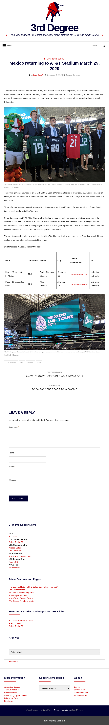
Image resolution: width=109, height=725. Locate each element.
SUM (39, 362)
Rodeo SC (13, 562)
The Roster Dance (17, 590)
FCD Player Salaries (18, 595)
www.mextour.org (79, 274)
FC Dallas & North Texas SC (21, 620)
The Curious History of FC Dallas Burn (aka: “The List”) (33, 587)
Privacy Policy (10, 692)
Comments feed (81, 692)
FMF (21, 362)
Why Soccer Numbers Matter (22, 601)
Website (12, 480)
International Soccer (54, 59)
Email (12, 466)
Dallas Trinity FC (16, 542)
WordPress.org (81, 695)
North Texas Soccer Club (20, 556)
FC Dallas (13, 536)
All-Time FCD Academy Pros (21, 592)
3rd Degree (54, 27)
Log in (77, 687)
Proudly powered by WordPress (39, 710)
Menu (8, 45)
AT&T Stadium (11, 362)
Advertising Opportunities (15, 695)
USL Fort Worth (16, 550)
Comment (14, 427)
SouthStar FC (15, 567)
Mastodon (13, 661)
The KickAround (11, 690)
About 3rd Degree (12, 687)
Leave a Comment (73, 75)
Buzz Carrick (38, 75)
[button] (7, 84)
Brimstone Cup (11, 698)
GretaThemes (77, 710)
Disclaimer (9, 701)
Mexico (30, 362)
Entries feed (79, 690)
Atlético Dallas (15, 548)
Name (12, 453)
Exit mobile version (54, 720)
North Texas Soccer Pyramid (21, 598)
